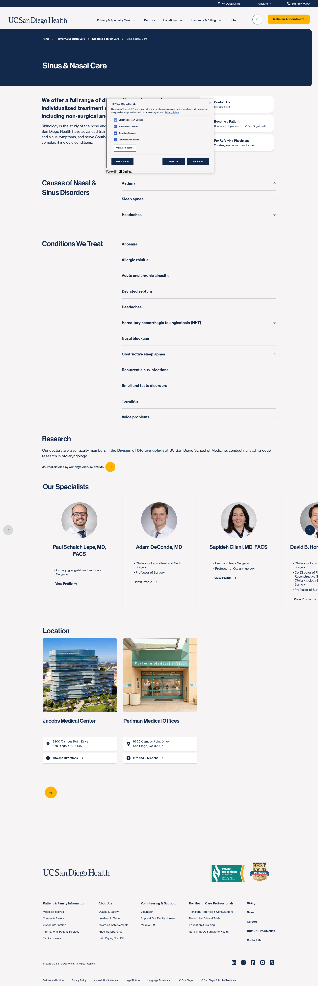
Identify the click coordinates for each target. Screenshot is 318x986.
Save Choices (123, 161)
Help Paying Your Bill (111, 938)
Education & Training (202, 925)
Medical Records (53, 911)
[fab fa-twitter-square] (272, 962)
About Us (105, 903)
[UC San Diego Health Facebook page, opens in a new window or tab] (253, 962)
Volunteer (147, 911)
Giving (251, 903)
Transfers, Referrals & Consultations (211, 911)
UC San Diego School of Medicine (218, 980)
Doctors (149, 20)
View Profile (64, 584)
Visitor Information (54, 925)
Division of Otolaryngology (140, 450)
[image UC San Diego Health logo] (47, 20)
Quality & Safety (109, 911)
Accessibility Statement (106, 980)
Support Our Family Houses (158, 918)
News (250, 912)
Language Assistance (159, 980)
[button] (257, 19)
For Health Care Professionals (211, 903)
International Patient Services (61, 931)
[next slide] (310, 530)
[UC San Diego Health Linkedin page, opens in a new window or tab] (234, 962)
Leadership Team (109, 918)
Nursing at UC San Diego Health (209, 931)
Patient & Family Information (64, 903)
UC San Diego (185, 980)
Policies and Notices (54, 980)
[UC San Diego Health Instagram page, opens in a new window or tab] (243, 962)
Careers (252, 921)
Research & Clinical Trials (204, 918)
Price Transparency (110, 931)
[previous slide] (8, 530)
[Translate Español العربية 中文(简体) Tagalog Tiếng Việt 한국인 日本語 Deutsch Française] (263, 3)
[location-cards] (159, 792)
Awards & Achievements (113, 925)
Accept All (198, 161)
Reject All (174, 161)
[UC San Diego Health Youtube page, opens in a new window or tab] (262, 962)
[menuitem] (116, 20)
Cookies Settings (124, 148)
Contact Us (254, 940)
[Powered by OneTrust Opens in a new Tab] (119, 171)
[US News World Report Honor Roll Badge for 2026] (261, 873)
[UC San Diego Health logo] (77, 873)
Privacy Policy (79, 980)
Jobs (233, 20)
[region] (160, 136)
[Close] (210, 102)
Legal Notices (133, 980)
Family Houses (52, 938)
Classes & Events (53, 918)
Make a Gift (148, 925)
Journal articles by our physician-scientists (73, 467)
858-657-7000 (301, 3)
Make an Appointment (288, 19)
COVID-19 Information (261, 931)
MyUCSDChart (231, 3)
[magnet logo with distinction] (229, 873)
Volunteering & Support (158, 903)
